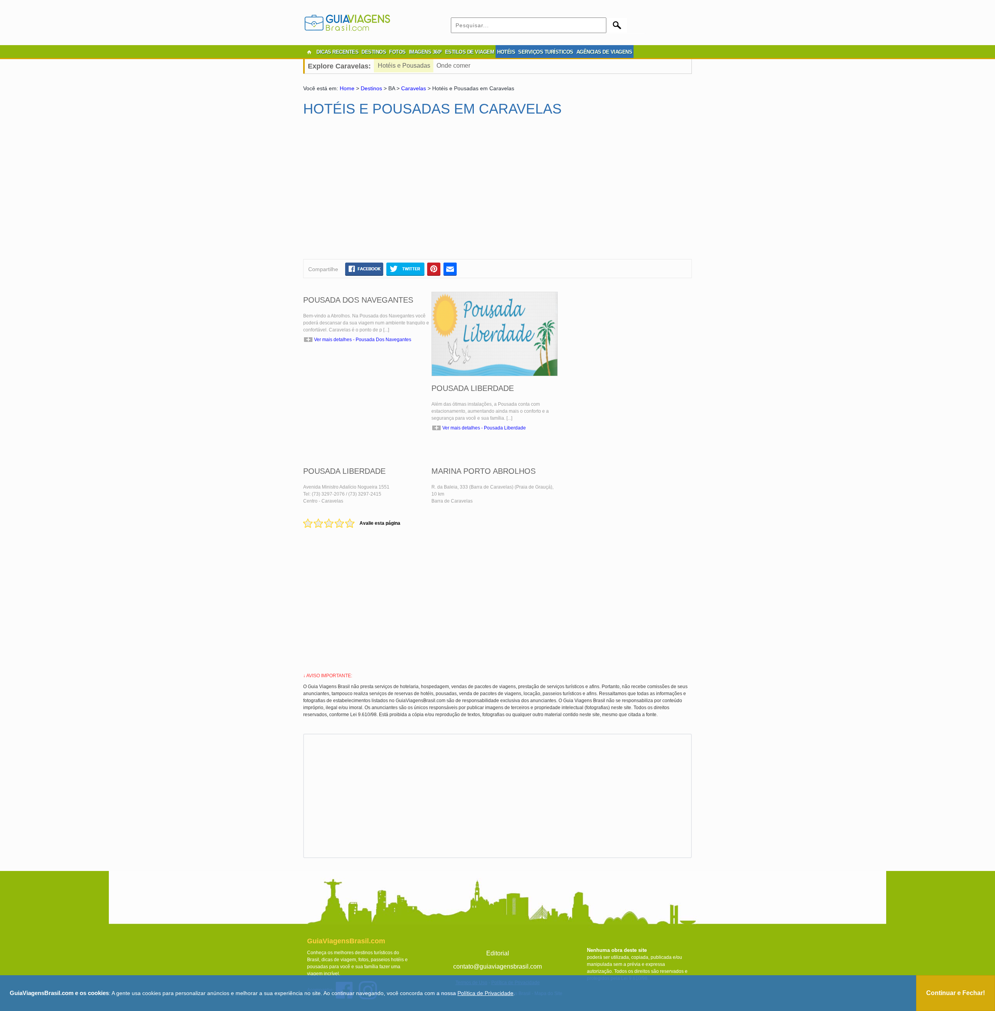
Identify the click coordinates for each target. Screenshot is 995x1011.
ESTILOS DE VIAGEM (469, 52)
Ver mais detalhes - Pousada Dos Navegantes (362, 339)
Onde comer (453, 65)
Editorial (497, 953)
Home (347, 88)
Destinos (371, 88)
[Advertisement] (378, 191)
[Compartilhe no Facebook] (364, 269)
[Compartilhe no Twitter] (405, 269)
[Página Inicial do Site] (309, 52)
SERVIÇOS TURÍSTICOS (545, 52)
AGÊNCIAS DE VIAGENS (604, 52)
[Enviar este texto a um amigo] (450, 269)
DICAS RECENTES (337, 52)
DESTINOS (373, 52)
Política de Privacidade (485, 993)
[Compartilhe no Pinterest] (434, 269)
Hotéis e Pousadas (404, 65)
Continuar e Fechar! (955, 993)
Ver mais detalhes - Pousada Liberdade (484, 428)
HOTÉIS (506, 52)
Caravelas (413, 88)
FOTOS (397, 52)
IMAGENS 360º (425, 52)
